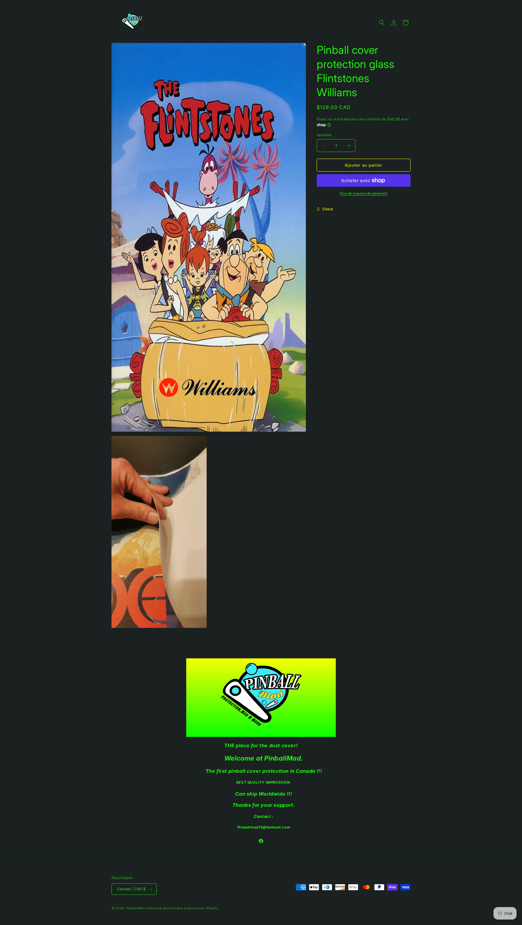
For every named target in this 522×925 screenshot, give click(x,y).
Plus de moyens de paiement (363, 193)
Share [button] (327, 209)
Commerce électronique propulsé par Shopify (181, 908)
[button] (382, 23)
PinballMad (135, 908)
